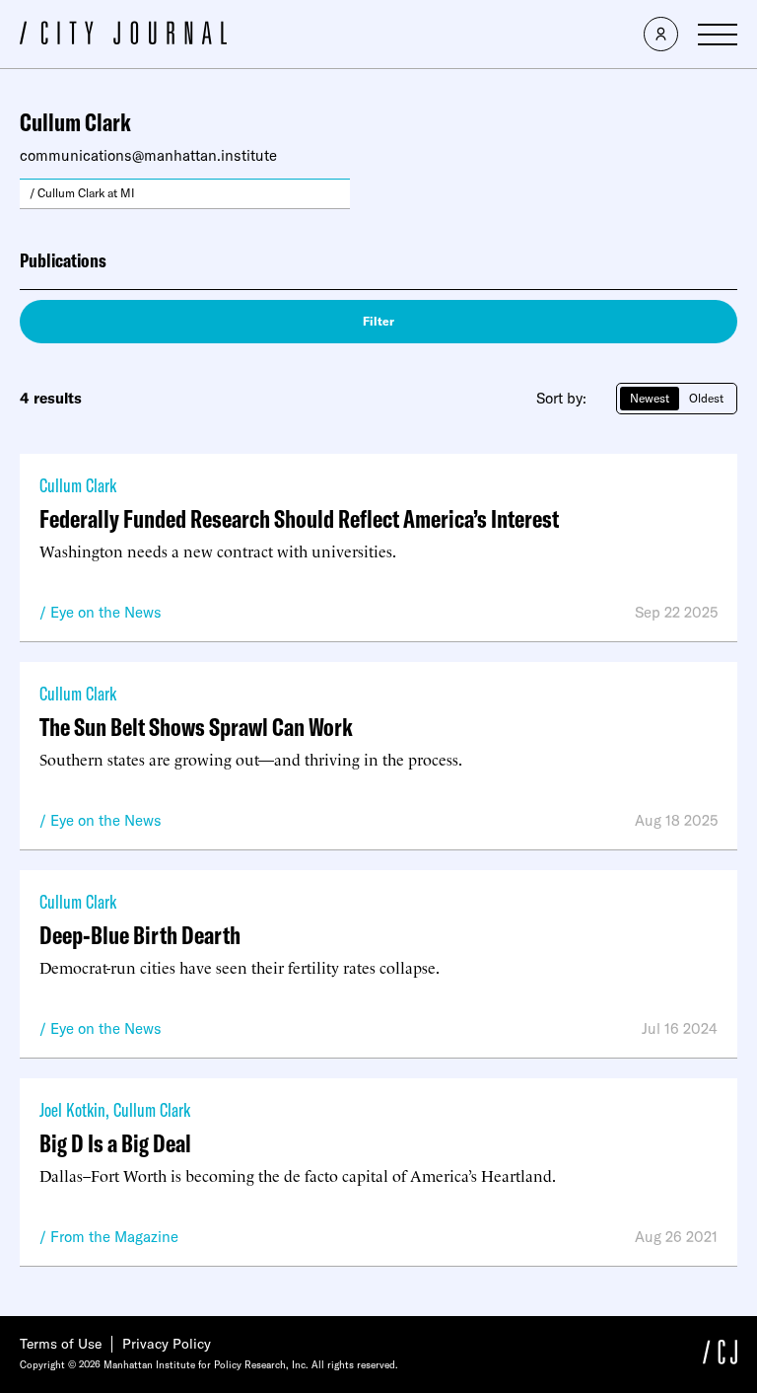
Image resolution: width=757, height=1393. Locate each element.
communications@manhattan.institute (148, 155)
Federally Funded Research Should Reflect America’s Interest (299, 518)
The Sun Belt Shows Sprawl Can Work (196, 726)
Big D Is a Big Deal (115, 1143)
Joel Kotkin (72, 1109)
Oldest (706, 398)
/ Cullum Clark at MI (82, 192)
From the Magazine (114, 1236)
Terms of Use (61, 1344)
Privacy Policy (166, 1344)
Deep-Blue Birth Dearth (140, 934)
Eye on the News (106, 612)
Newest (649, 398)
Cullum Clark (77, 485)
